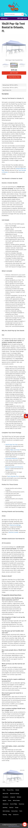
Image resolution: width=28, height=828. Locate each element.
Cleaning (5, 814)
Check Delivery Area (14, 77)
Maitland (19, 797)
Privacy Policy (10, 790)
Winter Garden (16, 800)
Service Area (14, 811)
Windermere (5, 804)
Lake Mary (5, 807)
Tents (20, 811)
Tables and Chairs (15, 450)
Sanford (11, 532)
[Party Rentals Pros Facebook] (20, 819)
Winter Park (5, 793)
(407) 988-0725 (22, 18)
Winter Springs (6, 811)
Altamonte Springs (15, 525)
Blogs (10, 814)
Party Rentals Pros (13, 476)
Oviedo (16, 532)
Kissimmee (21, 804)
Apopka (4, 800)
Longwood (12, 797)
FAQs (4, 790)
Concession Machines (11, 458)
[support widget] (24, 824)
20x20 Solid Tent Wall (11, 444)
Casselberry (5, 797)
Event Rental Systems (14, 826)
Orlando (17, 790)
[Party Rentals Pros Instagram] (24, 819)
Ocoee (9, 800)
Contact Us (16, 814)
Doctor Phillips (13, 804)
